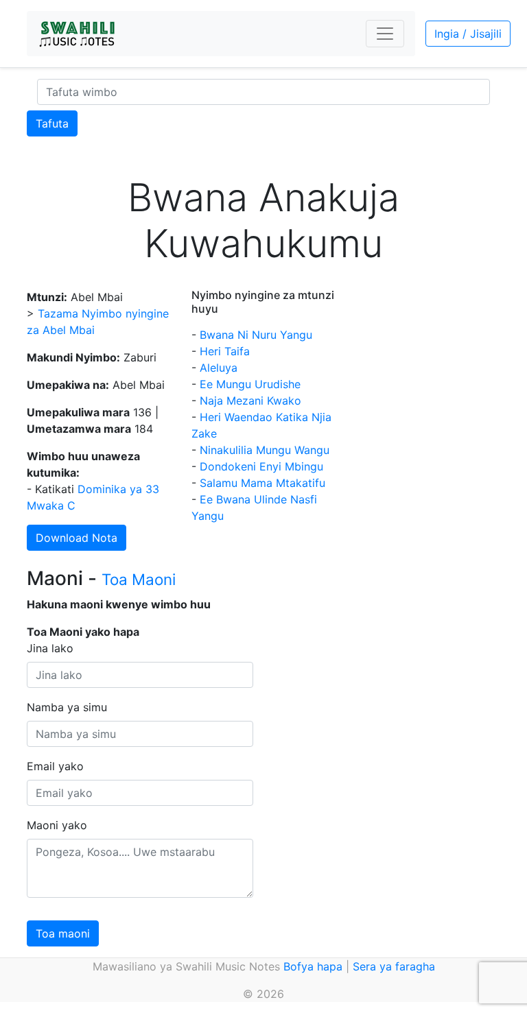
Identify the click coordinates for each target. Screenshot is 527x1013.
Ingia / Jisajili (468, 33)
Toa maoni (63, 933)
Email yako (55, 766)
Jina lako (50, 648)
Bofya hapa (312, 966)
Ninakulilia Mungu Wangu (264, 450)
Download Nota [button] (76, 538)
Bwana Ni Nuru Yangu (256, 335)
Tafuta (52, 123)
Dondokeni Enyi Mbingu (261, 466)
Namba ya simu (67, 707)
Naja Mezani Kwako (250, 400)
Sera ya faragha (394, 966)
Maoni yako (57, 825)
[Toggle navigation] (385, 33)
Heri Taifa (225, 351)
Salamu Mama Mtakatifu (262, 483)
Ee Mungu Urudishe (250, 384)
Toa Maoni (139, 579)
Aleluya (218, 367)
